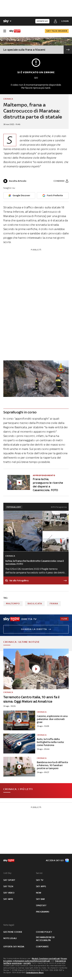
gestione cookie (12, 932)
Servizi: (39, 873)
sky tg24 (8, 886)
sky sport (9, 880)
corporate (42, 946)
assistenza (17, 963)
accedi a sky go (55, 860)
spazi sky (41, 905)
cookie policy (44, 932)
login (65, 21)
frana (54, 603)
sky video (8, 892)
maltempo (13, 603)
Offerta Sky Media (13, 946)
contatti (27, 963)
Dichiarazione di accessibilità (45, 938)
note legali (10, 938)
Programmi (42, 911)
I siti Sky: (7, 873)
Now (38, 892)
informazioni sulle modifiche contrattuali (31, 961)
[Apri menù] (4, 31)
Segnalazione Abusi (35, 972)
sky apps (41, 886)
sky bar (40, 899)
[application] (14, 181)
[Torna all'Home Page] (14, 31)
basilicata (35, 603)
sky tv (39, 880)
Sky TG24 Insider (56, 31)
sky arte (8, 899)
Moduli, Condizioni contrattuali (46, 958)
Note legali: (9, 925)
